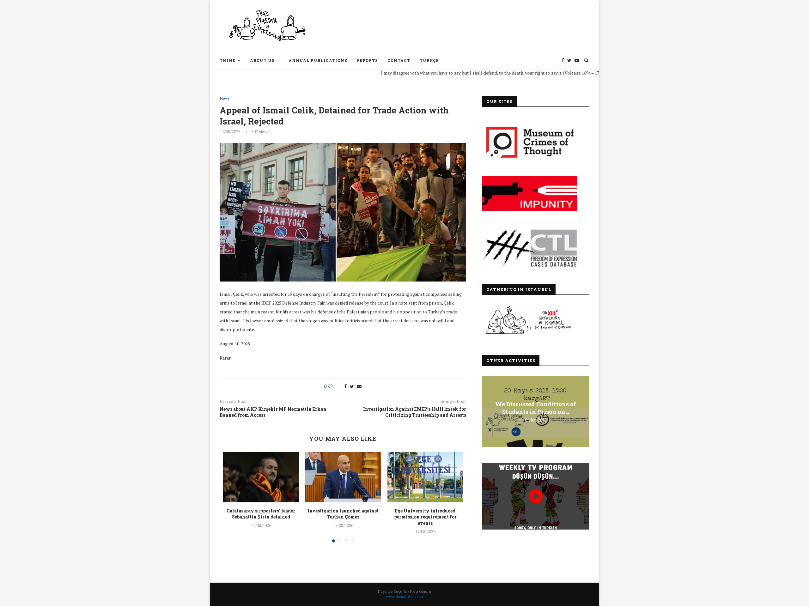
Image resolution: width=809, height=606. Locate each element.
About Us (262, 60)
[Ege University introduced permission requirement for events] (425, 477)
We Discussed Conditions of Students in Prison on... (535, 407)
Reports (367, 60)
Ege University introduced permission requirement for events (425, 517)
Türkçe (429, 60)
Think (228, 60)
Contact (398, 60)
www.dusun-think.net (404, 596)
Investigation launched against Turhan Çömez (343, 514)
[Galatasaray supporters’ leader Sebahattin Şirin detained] (261, 477)
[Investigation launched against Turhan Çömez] (343, 477)
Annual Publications (318, 60)
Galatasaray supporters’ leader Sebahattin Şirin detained (261, 514)
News (225, 98)
